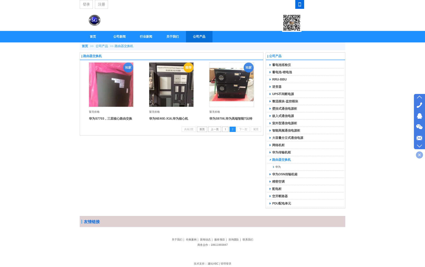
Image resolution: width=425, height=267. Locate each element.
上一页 (215, 129)
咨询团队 (233, 239)
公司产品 (102, 46)
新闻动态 (205, 239)
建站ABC (213, 263)
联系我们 (248, 239)
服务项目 (219, 239)
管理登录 (226, 263)
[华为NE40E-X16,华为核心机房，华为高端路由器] (171, 84)
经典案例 (191, 239)
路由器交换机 (124, 46)
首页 (85, 46)
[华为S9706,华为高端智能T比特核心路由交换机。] (231, 84)
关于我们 (177, 239)
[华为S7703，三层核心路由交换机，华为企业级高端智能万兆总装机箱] (111, 84)
